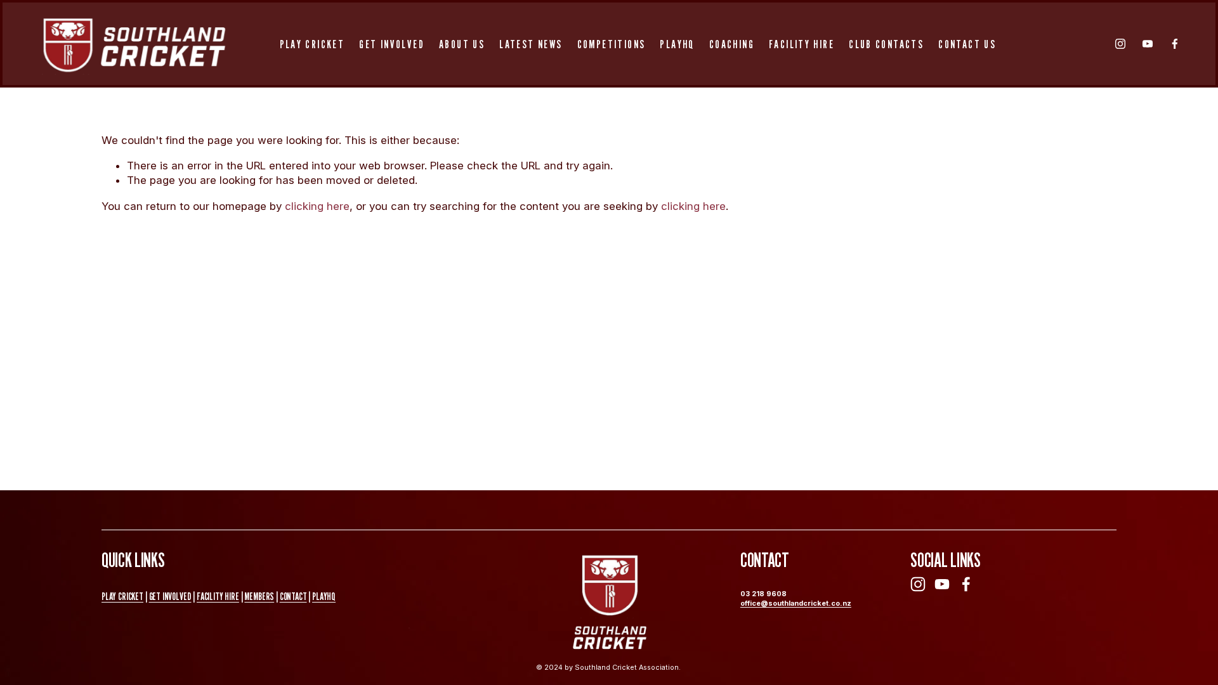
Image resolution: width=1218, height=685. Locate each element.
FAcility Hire (218, 596)
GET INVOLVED (170, 596)
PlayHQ (677, 44)
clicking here (317, 206)
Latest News (530, 44)
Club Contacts (886, 44)
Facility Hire (801, 44)
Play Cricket (312, 44)
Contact (293, 596)
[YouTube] (1147, 43)
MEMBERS (259, 596)
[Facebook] (1175, 43)
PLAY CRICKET (122, 596)
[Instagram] (1120, 43)
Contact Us (967, 44)
